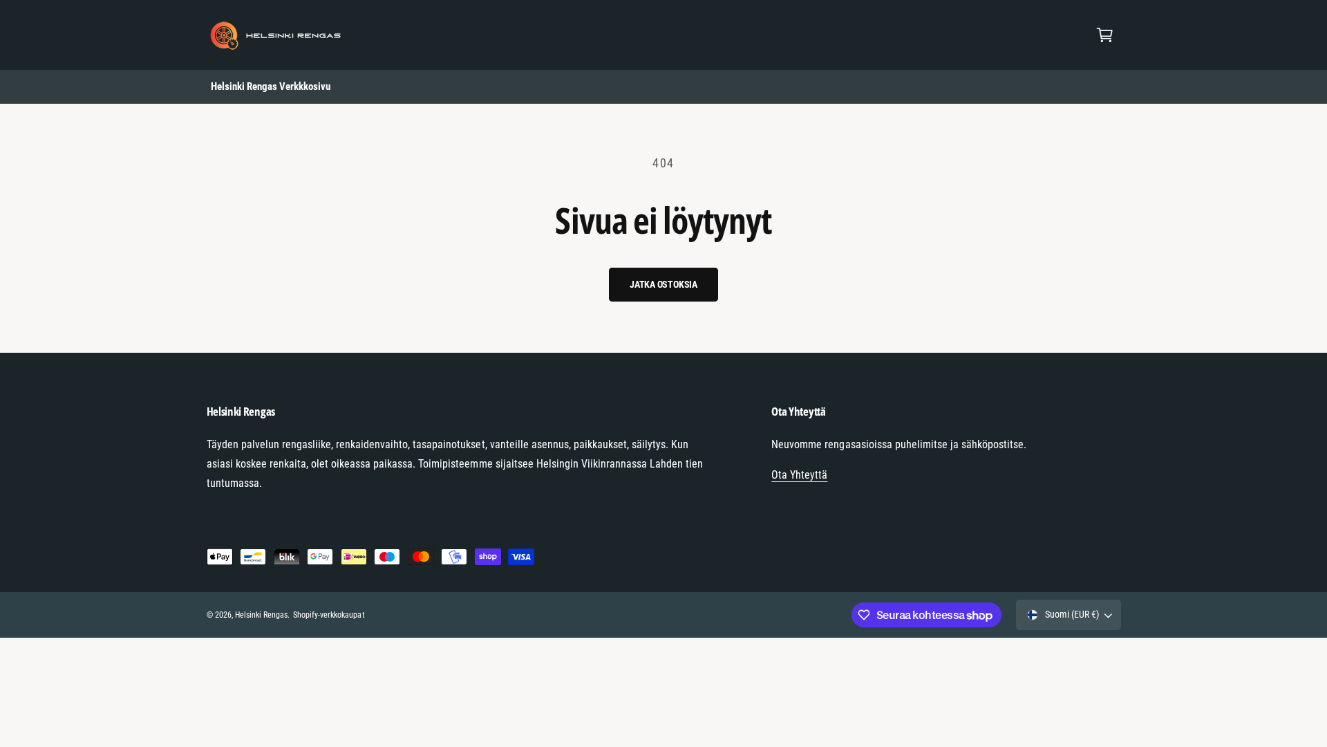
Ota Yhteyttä (799, 474)
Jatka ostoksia (663, 284)
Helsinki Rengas (261, 615)
